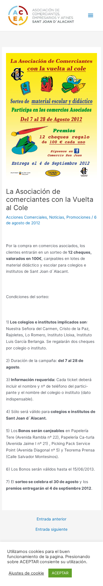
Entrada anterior (51, 519)
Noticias (56, 217)
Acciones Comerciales (26, 217)
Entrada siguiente (51, 530)
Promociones (78, 217)
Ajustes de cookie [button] (26, 573)
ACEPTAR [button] (60, 573)
